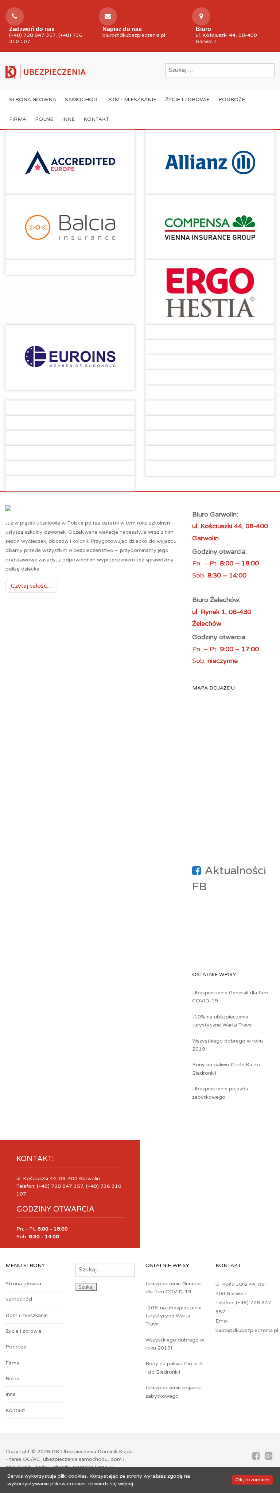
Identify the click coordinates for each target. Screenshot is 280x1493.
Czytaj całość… (31, 586)
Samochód (81, 99)
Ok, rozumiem (252, 1480)
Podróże (231, 99)
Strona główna (32, 99)
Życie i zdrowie (187, 99)
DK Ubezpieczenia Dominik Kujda (92, 1451)
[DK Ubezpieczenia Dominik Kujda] (45, 71)
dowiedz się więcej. (111, 1484)
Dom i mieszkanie (131, 99)
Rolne (44, 119)
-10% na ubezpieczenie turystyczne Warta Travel (173, 1316)
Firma (17, 119)
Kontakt (96, 119)
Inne (68, 119)
